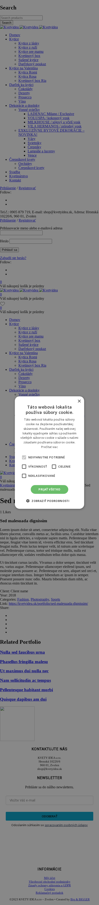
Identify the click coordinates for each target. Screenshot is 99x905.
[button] (24, 457)
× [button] (79, 401)
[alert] (49, 452)
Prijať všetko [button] (49, 489)
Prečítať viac (49, 447)
